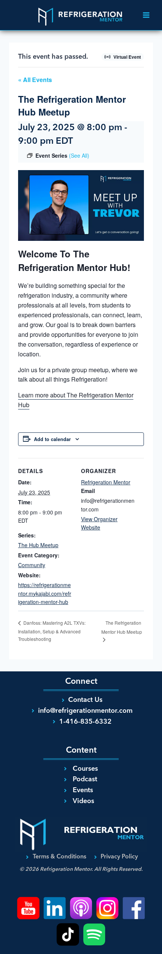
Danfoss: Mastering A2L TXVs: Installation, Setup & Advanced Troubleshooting (52, 630)
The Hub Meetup (38, 545)
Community (31, 565)
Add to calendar (52, 439)
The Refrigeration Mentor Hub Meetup (121, 627)
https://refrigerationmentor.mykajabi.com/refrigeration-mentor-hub (44, 593)
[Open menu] (146, 15)
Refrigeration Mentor (105, 482)
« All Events (35, 79)
